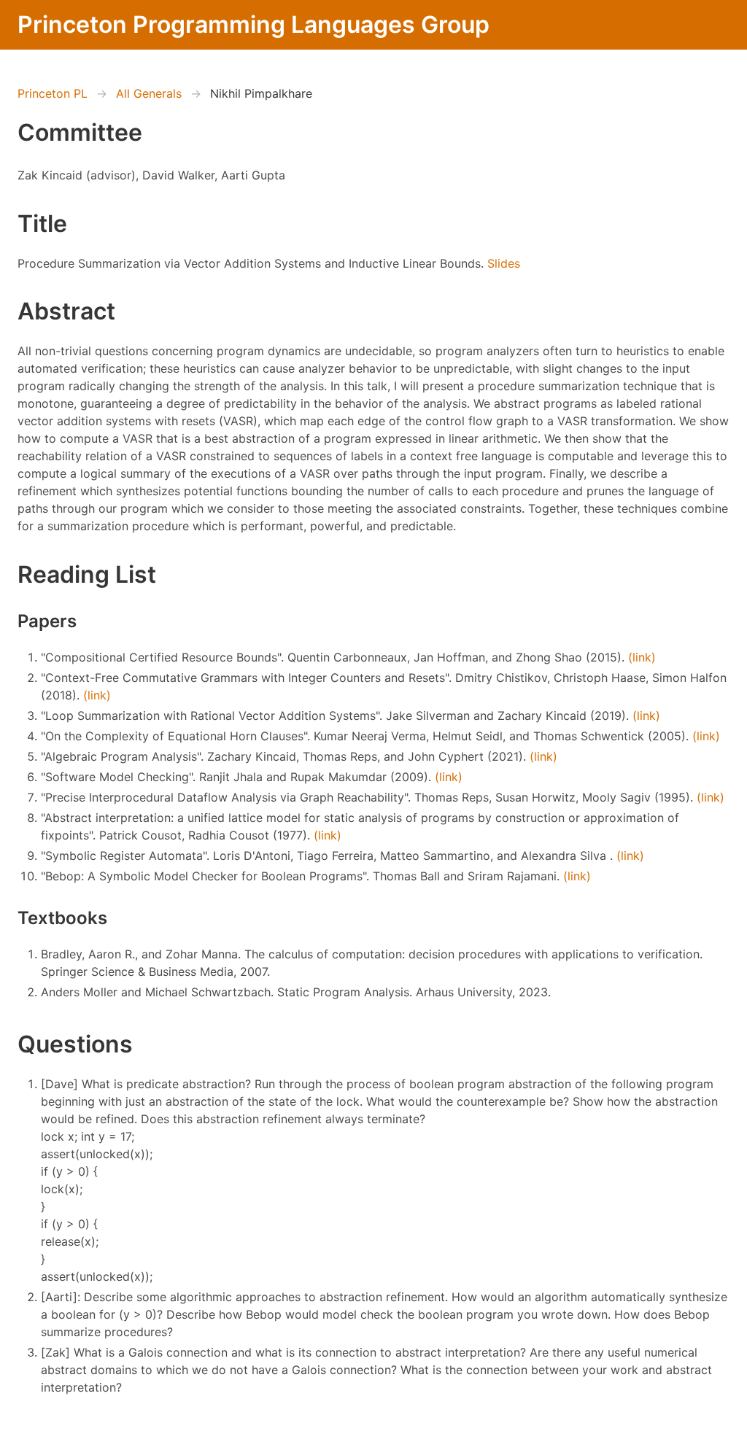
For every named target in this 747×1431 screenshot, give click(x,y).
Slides (503, 263)
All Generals (149, 93)
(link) (642, 657)
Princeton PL (53, 93)
